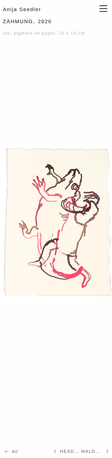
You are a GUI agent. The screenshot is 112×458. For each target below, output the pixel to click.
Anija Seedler (22, 9)
